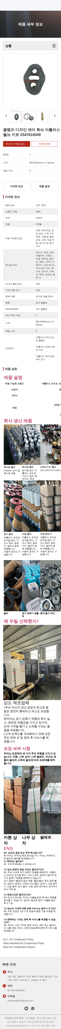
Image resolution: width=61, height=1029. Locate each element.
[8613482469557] (32, 1009)
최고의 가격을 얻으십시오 (18, 144)
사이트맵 (30, 1018)
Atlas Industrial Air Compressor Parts (23, 943)
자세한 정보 (16, 186)
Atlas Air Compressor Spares (19, 947)
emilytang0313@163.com (20, 1000)
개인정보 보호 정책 (14, 1018)
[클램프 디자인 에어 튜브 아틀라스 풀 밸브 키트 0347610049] (30, 81)
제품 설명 (44, 186)
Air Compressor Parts (21, 939)
